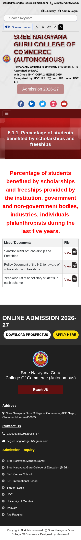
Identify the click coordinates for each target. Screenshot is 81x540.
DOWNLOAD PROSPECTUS (27, 334)
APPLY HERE (66, 334)
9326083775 (61, 2)
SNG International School (22, 480)
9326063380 (14, 433)
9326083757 (31, 433)
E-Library (50, 10)
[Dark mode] (60, 27)
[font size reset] (43, 27)
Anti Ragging (15, 514)
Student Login (15, 487)
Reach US (40, 389)
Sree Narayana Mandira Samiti (26, 460)
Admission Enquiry (18, 450)
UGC (10, 494)
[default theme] (55, 27)
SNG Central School (19, 474)
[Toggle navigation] (6, 113)
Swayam (12, 507)
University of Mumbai (20, 501)
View (68, 253)
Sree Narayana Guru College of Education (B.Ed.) (38, 467)
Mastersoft (63, 534)
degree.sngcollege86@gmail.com (27, 2)
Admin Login (70, 10)
